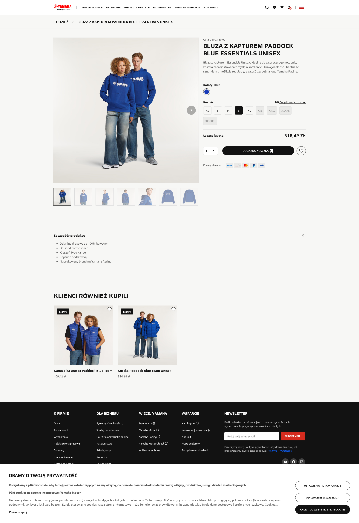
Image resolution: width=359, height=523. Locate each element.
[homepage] (62, 7)
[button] (62, 197)
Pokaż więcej (18, 512)
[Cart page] (282, 7)
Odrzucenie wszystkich (322, 497)
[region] (179, 493)
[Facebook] (293, 461)
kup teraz (210, 7)
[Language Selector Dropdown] (301, 7)
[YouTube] (285, 461)
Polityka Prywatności (280, 450)
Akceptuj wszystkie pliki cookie (322, 509)
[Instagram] (301, 461)
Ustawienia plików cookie (322, 485)
